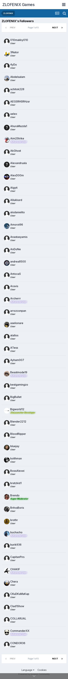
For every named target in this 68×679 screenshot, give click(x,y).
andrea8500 (18, 261)
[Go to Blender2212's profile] (7, 423)
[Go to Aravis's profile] (7, 287)
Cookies (42, 670)
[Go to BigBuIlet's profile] (7, 398)
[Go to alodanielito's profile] (7, 214)
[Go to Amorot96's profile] (7, 226)
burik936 (15, 544)
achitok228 (17, 89)
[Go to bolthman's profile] (7, 460)
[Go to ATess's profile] (7, 349)
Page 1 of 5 (34, 27)
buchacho (16, 532)
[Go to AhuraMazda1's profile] (7, 127)
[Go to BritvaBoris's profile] (7, 509)
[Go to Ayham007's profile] (7, 361)
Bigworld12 (17, 409)
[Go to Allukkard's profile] (7, 201)
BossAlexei (17, 470)
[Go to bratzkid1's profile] (7, 484)
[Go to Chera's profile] (7, 583)
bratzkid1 (16, 483)
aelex (13, 113)
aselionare (16, 323)
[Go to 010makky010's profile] (7, 41)
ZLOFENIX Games (18, 4)
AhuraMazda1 (18, 126)
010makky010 (19, 40)
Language (27, 670)
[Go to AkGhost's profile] (7, 152)
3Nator (14, 52)
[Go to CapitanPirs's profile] (7, 558)
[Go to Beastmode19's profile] (7, 374)
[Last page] (62, 27)
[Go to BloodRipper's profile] (7, 435)
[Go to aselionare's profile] (7, 324)
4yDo (13, 64)
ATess (14, 347)
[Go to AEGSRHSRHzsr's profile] (7, 103)
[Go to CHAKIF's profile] (7, 571)
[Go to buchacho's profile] (7, 534)
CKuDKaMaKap (19, 593)
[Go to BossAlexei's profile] (7, 472)
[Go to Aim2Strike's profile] (7, 140)
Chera (14, 581)
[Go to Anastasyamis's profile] (7, 238)
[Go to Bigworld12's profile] (7, 411)
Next (55, 27)
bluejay (14, 446)
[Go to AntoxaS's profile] (7, 275)
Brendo (14, 495)
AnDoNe (15, 249)
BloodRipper (18, 433)
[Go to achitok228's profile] (7, 90)
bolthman (16, 458)
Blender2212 (18, 421)
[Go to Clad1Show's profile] (7, 607)
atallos (14, 335)
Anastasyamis (18, 237)
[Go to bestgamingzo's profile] (7, 386)
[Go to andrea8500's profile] (7, 263)
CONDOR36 (17, 643)
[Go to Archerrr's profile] (7, 300)
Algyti (13, 187)
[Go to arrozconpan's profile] (7, 312)
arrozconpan (18, 310)
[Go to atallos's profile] (7, 337)
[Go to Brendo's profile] (7, 497)
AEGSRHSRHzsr (20, 101)
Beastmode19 (18, 372)
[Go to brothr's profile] (7, 521)
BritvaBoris (17, 507)
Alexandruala (18, 163)
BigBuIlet (15, 397)
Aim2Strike (17, 138)
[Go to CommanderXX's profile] (7, 632)
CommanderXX (19, 630)
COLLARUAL (18, 618)
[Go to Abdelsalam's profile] (7, 78)
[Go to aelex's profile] (7, 115)
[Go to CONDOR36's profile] (7, 644)
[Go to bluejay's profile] (7, 447)
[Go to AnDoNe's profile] (7, 251)
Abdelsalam (17, 77)
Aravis (14, 286)
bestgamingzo (19, 384)
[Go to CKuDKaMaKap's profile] (7, 595)
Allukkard (16, 200)
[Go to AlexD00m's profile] (7, 177)
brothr (14, 520)
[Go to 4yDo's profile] (7, 66)
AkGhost (15, 150)
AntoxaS (15, 273)
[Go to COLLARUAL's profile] (7, 620)
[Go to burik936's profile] (7, 546)
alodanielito (17, 212)
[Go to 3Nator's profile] (7, 54)
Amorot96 (16, 224)
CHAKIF (15, 569)
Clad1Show (17, 606)
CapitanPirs (17, 557)
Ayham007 (17, 360)
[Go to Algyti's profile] (7, 189)
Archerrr (15, 298)
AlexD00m (17, 175)
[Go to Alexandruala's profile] (7, 164)
